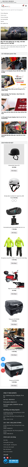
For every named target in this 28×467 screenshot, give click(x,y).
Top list (2, 21)
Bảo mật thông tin (7, 449)
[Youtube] (7, 458)
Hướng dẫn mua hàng (8, 442)
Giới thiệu (5, 440)
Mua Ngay (14, 170)
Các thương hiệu (4, 19)
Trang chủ (3, 9)
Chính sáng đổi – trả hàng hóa (10, 444)
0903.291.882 (5, 1)
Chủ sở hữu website (7, 451)
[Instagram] (11, 458)
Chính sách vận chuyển (8, 447)
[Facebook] (4, 458)
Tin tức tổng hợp (4, 13)
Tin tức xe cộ (3, 15)
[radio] (13, 201)
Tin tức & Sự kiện (4, 17)
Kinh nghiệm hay (4, 23)
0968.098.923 (11, 1)
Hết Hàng (14, 232)
